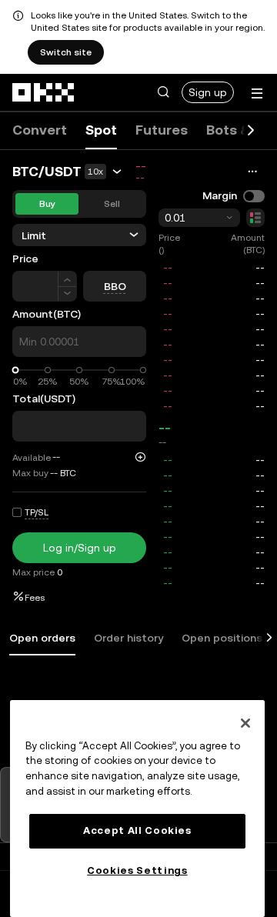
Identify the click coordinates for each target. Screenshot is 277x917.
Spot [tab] (101, 130)
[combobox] (199, 217)
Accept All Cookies (137, 830)
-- (165, 427)
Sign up (208, 92)
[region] (137, 808)
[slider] (15, 370)
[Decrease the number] (67, 294)
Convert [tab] (39, 130)
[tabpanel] (138, 678)
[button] (163, 92)
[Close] (245, 723)
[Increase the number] (67, 279)
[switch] (254, 196)
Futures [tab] (161, 130)
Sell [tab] (112, 203)
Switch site (66, 52)
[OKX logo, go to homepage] (43, 92)
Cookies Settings (137, 870)
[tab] (42, 638)
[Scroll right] (251, 130)
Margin (219, 195)
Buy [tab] (47, 203)
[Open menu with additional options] (257, 93)
